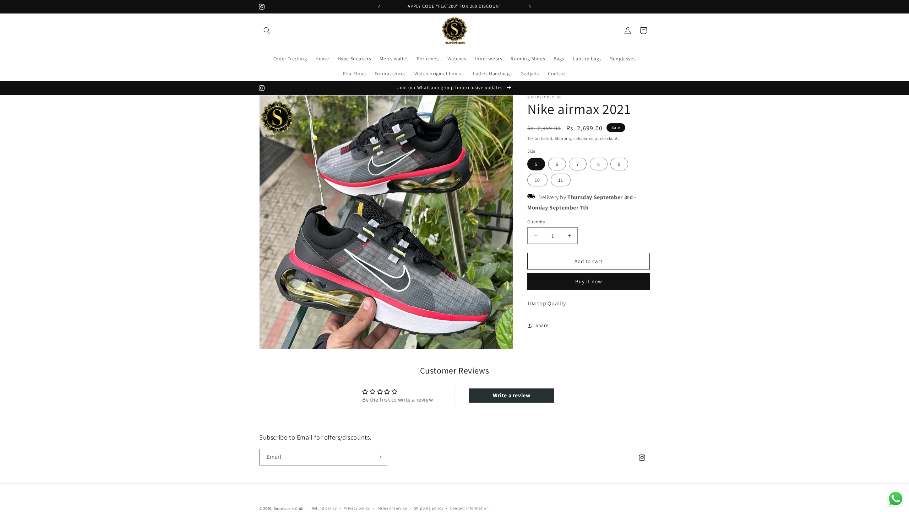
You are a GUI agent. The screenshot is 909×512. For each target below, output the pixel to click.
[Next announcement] (530, 6)
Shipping (564, 138)
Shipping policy (428, 508)
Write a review (511, 395)
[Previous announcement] (379, 6)
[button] (267, 30)
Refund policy (324, 508)
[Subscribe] (379, 457)
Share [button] (542, 325)
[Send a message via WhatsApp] (895, 498)
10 (537, 180)
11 (560, 180)
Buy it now (588, 281)
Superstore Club (289, 508)
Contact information (469, 508)
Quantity (536, 221)
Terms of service (392, 508)
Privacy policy (357, 508)
